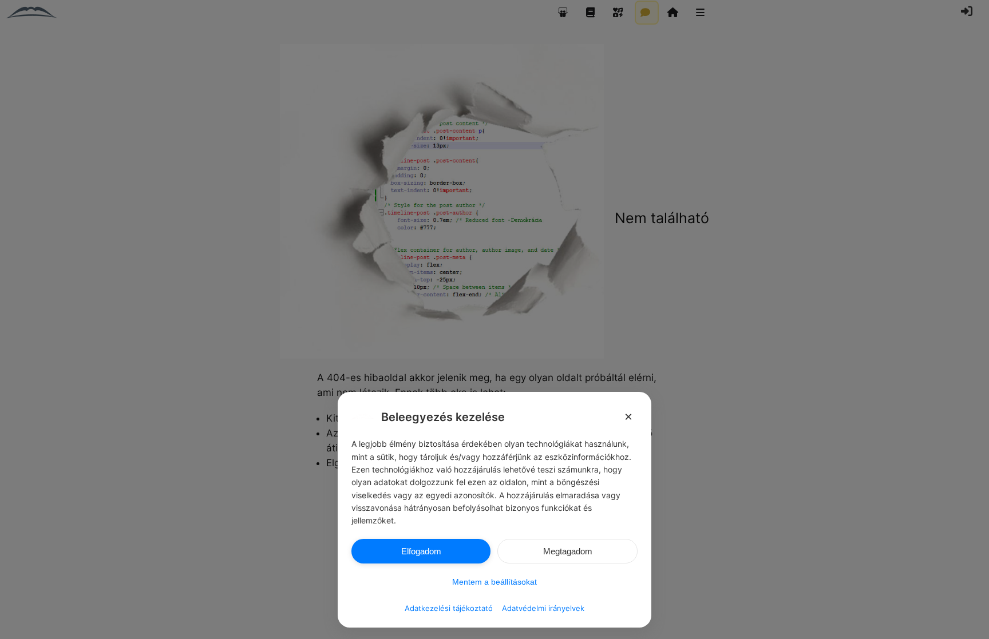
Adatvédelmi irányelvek (543, 608)
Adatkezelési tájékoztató (449, 608)
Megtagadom (567, 551)
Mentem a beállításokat (494, 581)
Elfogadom (421, 551)
